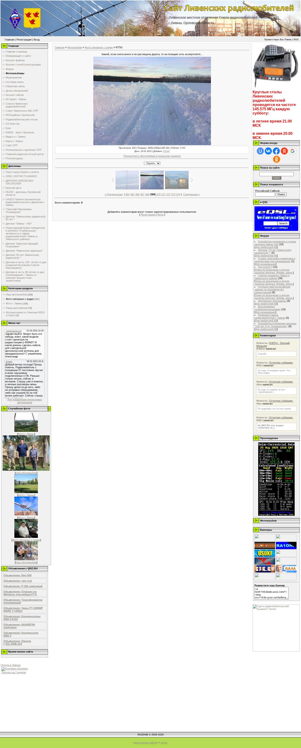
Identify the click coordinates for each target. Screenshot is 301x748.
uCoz (164, 742)
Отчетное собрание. (281, 362)
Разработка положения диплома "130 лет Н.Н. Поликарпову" (275, 325)
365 (132, 194)
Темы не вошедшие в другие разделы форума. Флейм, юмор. (273, 271)
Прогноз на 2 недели (13, 672)
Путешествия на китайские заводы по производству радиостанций (272, 289)
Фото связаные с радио (20, 299)
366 (137, 194)
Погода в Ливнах (11, 665)
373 (173, 194)
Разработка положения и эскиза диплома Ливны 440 (275, 243)
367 (142, 194)
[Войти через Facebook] (276, 151)
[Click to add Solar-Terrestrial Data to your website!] (276, 514)
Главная (9, 39)
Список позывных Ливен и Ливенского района (271, 277)
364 (127, 194)
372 (168, 194)
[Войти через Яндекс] (284, 151)
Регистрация (24, 39)
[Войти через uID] (260, 151)
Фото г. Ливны (14, 303)
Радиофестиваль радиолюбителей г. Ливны (269, 316)
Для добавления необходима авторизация (24, 401)
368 (147, 194)
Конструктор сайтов (145, 742)
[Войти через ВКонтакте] (268, 151)
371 (163, 194)
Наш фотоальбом (16, 294)
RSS (296, 39)
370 (158, 194)
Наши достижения (17, 308)
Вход (37, 39)
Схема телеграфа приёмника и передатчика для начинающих (274, 260)
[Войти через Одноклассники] (276, 159)
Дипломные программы (272, 300)
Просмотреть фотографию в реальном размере (152, 156)
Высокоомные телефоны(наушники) (267, 308)
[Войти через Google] (292, 151)
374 (178, 194)
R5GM (166, 151)
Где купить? (265, 267)
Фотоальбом (74, 47)
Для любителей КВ (266, 247)
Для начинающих (265, 264)
